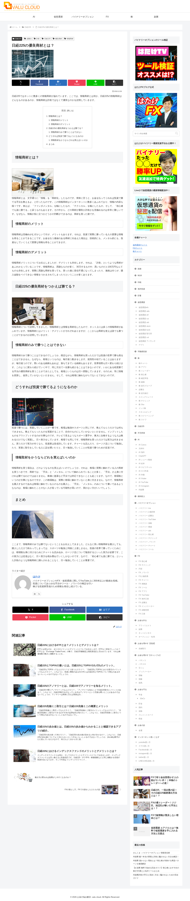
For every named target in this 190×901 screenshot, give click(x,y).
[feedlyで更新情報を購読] (34, 594)
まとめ (51, 144)
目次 (63, 110)
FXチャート (137, 248)
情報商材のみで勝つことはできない (66, 132)
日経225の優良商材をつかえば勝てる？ (66, 128)
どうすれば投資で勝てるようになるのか (66, 136)
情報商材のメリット (59, 120)
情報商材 (70, 39)
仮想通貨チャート (140, 245)
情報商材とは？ (55, 116)
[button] (114, 83)
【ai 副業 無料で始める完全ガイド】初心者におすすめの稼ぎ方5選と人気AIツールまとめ (156, 869)
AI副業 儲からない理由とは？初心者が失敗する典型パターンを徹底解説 (156, 862)
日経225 (18, 39)
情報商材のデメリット (60, 124)
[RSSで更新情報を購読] (39, 594)
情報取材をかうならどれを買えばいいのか (69, 140)
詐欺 (38, 39)
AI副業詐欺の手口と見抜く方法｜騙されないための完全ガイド (155, 876)
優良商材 (58, 39)
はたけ (36, 576)
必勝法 (29, 39)
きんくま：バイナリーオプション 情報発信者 (151, 853)
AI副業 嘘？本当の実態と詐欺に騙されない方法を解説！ (156, 857)
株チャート (137, 251)
